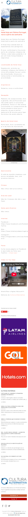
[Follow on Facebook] (3, 506)
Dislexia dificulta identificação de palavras (11, 444)
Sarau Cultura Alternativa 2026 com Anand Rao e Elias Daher (12, 407)
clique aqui (13, 253)
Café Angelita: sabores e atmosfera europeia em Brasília (12, 394)
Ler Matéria (3, 414)
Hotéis (2, 30)
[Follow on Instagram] (6, 506)
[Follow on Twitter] (9, 506)
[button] (2, 2)
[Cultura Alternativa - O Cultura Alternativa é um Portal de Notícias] (14, 3)
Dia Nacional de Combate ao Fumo (11, 456)
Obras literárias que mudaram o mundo (13, 419)
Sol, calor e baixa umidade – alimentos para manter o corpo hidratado (13, 433)
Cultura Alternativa (17, 295)
